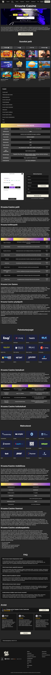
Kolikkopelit (43, 47)
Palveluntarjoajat (5, 102)
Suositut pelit (5, 92)
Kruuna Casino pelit (6, 99)
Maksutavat (4, 109)
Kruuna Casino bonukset (7, 104)
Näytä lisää (25, 633)
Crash (31, 47)
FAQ (3, 119)
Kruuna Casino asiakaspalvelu (8, 117)
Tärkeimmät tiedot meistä (7, 94)
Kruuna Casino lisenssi (7, 114)
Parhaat (5, 47)
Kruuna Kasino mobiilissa (7, 112)
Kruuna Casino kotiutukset (7, 107)
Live (18, 47)
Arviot (3, 122)
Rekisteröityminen (6, 97)
